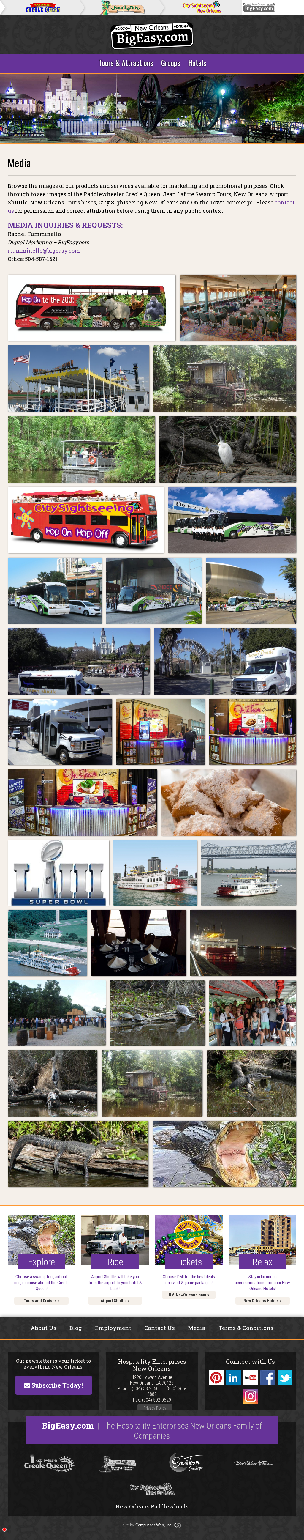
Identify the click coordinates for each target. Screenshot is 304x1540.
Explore (41, 1261)
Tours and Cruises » (41, 1300)
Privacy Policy (154, 1408)
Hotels (197, 62)
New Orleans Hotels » (262, 1300)
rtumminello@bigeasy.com (44, 250)
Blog (75, 1327)
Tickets (189, 1261)
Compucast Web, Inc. (154, 1525)
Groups (170, 62)
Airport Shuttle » (115, 1300)
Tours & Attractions (126, 62)
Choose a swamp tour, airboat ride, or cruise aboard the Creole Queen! (41, 1282)
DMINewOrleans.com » (189, 1294)
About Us (43, 1327)
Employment (113, 1327)
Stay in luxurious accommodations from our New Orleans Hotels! (262, 1282)
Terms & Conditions (245, 1327)
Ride (115, 1261)
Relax (262, 1261)
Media (196, 1327)
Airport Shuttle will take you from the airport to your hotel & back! (115, 1282)
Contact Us (159, 1327)
